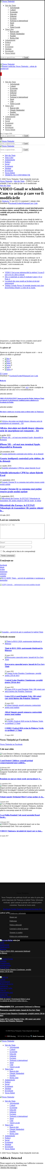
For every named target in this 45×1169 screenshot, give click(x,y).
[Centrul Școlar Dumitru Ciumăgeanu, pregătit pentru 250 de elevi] (25, 675)
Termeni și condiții (16, 932)
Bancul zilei (14, 31)
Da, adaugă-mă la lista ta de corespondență (18, 551)
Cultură (13, 10)
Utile (12, 25)
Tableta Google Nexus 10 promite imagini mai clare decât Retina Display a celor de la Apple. (24, 286)
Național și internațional (19, 21)
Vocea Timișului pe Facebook (11, 744)
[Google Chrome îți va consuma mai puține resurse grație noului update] (22, 484)
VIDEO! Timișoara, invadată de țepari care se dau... (21, 831)
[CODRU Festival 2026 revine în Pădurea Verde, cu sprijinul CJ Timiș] (25, 723)
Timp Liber (9, 29)
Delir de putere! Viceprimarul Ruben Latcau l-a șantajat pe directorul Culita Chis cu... (15, 1000)
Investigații (9, 51)
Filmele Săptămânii (17, 34)
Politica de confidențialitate (19, 936)
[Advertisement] (22, 314)
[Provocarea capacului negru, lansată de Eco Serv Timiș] (25, 659)
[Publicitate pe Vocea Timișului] (22, 68)
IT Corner (4, 374)
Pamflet (13, 36)
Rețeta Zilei (14, 38)
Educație (13, 14)
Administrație (10, 40)
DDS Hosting (11, 1036)
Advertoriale (14, 8)
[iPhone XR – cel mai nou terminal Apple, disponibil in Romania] (22, 440)
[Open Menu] (1, 74)
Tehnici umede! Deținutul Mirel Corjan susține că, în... (22, 797)
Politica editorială (16, 925)
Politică (8, 42)
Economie (14, 12)
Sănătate (8, 49)
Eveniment (9, 47)
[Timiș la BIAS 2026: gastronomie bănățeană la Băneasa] (25, 644)
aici (27, 387)
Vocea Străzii (10, 53)
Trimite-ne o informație (18, 913)
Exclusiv (13, 18)
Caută (26, 57)
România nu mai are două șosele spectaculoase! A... (21, 779)
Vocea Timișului (6, 181)
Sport (12, 23)
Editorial (13, 16)
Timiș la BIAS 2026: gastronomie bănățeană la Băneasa (20, 1006)
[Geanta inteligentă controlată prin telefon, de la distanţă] (21, 454)
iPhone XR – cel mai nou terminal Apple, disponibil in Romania (20, 445)
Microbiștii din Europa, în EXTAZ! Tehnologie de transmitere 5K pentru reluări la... (21, 508)
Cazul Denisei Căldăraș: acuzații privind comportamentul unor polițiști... (16, 762)
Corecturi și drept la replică (19, 929)
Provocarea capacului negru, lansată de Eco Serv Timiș (20, 1010)
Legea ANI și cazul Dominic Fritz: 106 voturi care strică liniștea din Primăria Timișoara (23, 697)
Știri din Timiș (10, 5)
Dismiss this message (8, 1168)
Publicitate (13, 921)
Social (7, 45)
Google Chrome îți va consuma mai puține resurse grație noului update (21, 490)
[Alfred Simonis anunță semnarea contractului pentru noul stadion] (25, 707)
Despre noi (13, 917)
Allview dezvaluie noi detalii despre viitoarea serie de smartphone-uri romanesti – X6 (22, 429)
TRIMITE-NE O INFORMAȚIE (17, 175)
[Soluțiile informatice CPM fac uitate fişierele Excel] (20, 468)
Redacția (5, 201)
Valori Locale (15, 27)
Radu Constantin (38, 1036)
